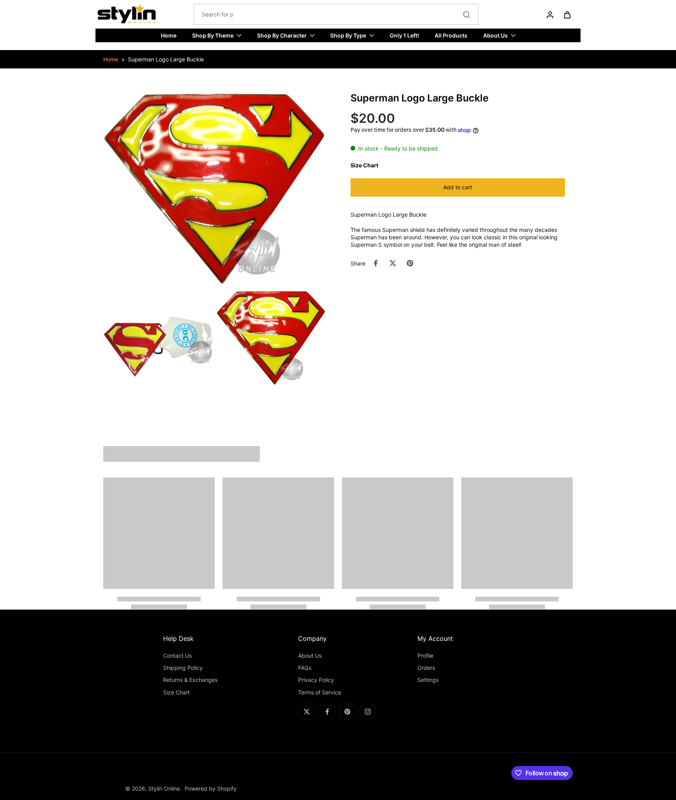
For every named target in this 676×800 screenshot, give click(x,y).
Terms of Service (319, 692)
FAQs (304, 667)
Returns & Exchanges (190, 679)
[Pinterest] (347, 711)
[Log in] (549, 14)
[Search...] (466, 14)
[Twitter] (306, 711)
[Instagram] (367, 711)
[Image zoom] (214, 189)
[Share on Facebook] (375, 263)
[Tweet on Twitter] (392, 263)
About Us (310, 655)
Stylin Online (164, 788)
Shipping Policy (183, 667)
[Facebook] (327, 711)
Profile (425, 655)
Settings (428, 679)
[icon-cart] (566, 14)
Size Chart (176, 692)
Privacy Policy (316, 679)
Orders (426, 667)
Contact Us (177, 655)
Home (110, 59)
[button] (458, 187)
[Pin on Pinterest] (410, 263)
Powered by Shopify (211, 788)
